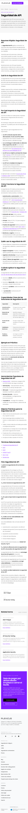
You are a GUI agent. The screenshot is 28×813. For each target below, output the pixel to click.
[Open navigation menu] (25, 3)
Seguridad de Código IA (6, 743)
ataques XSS (23, 212)
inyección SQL (15, 212)
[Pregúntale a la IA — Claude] (5, 736)
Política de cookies (5, 795)
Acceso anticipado (17, 3)
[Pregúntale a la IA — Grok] (18, 736)
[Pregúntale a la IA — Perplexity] (9, 736)
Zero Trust (5, 455)
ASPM (2, 745)
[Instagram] (12, 728)
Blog (2, 759)
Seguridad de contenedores (7, 750)
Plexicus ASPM (6, 381)
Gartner (8, 155)
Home (2, 9)
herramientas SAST (17, 148)
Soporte (3, 800)
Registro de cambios (6, 769)
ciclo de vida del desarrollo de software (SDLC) (13, 274)
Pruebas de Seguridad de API (10, 445)
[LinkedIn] (5, 728)
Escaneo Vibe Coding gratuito (8, 767)
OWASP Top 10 (6, 452)
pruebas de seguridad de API (10, 228)
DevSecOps (6, 457)
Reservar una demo (10, 704)
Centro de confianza (6, 776)
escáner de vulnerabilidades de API (12, 150)
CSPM (2, 748)
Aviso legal (3, 793)
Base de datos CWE (5, 774)
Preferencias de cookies (4, 810)
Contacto (3, 785)
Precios (2, 753)
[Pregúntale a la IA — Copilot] (15, 736)
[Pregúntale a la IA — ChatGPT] (2, 736)
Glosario (6, 9)
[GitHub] (9, 728)
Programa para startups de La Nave (9, 779)
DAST (23, 227)
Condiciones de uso (5, 797)
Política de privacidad (6, 790)
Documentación (5, 764)
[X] (2, 728)
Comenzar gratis (10, 700)
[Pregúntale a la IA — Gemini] (12, 736)
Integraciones (4, 771)
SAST (20, 227)
